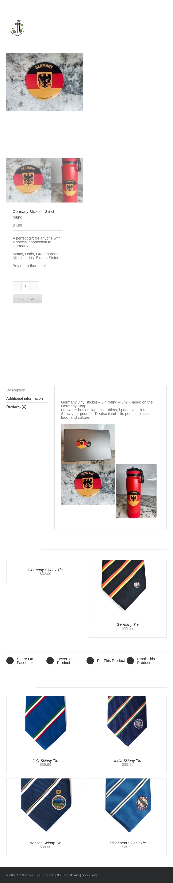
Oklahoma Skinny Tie (128, 843)
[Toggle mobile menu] (162, 32)
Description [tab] (15, 390)
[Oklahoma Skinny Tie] (127, 780)
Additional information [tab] (24, 398)
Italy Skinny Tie (45, 761)
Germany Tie (128, 624)
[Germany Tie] (127, 562)
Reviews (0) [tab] (16, 407)
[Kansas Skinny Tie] (45, 780)
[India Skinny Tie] (127, 698)
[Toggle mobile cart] (146, 32)
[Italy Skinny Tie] (45, 698)
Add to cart (27, 299)
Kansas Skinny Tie (45, 843)
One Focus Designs (68, 875)
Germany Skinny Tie (45, 570)
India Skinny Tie (127, 761)
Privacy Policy (89, 875)
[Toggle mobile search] (154, 32)
